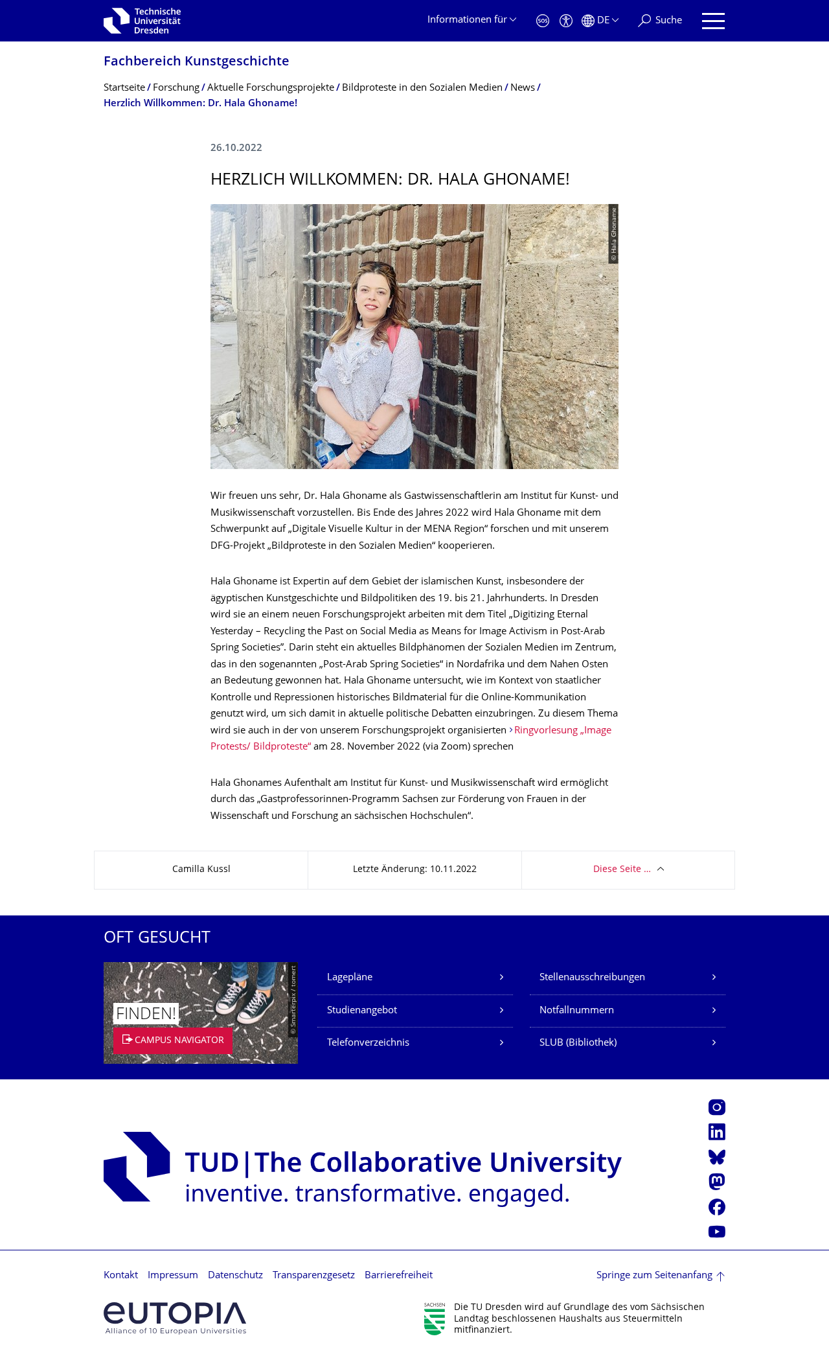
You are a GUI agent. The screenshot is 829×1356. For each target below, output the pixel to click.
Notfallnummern (576, 1011)
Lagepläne (349, 978)
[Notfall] (543, 21)
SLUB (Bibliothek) (578, 1043)
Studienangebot (362, 1011)
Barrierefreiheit (399, 1276)
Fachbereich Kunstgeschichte (197, 62)
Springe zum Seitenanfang (654, 1276)
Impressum (173, 1276)
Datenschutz (235, 1276)
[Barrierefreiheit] (566, 21)
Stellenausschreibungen (592, 978)
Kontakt (121, 1276)
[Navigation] (713, 21)
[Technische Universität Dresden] (142, 21)
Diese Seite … (622, 870)
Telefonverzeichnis (368, 1043)
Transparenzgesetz (314, 1276)
